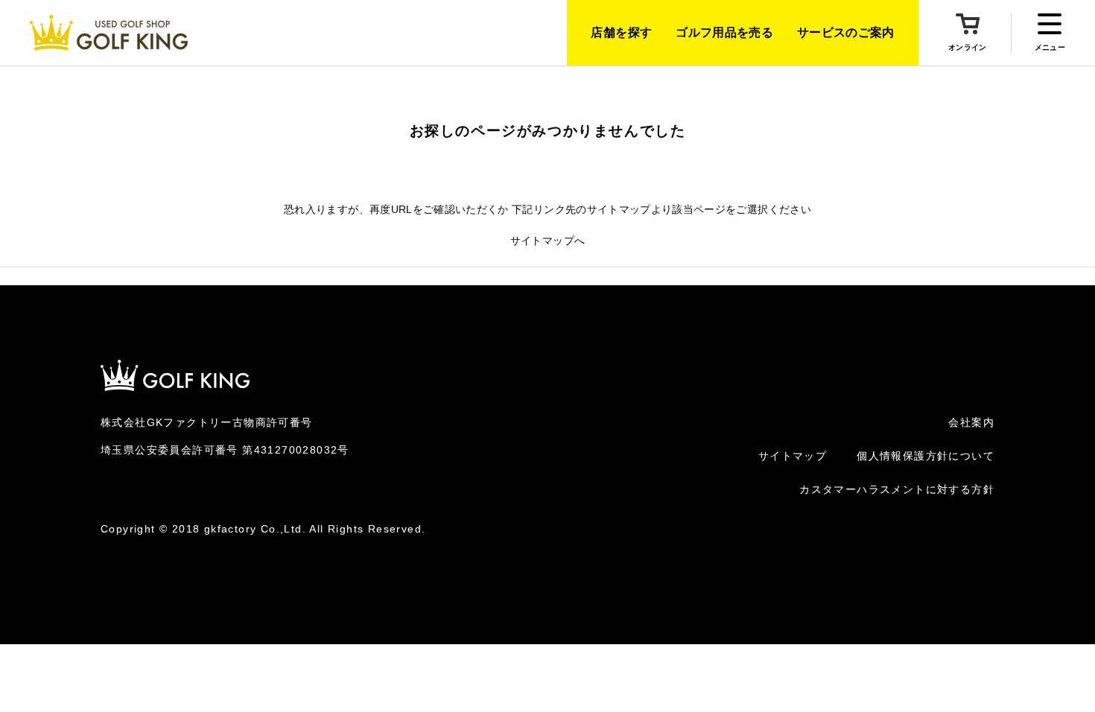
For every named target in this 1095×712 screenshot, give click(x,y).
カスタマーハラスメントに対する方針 (896, 489)
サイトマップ (792, 456)
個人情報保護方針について (925, 456)
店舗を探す (621, 32)
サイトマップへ (547, 241)
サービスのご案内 (846, 32)
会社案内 (971, 422)
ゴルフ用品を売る (724, 32)
